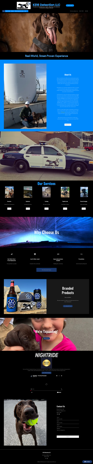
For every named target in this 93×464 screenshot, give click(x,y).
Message (58, 428)
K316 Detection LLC (47, 452)
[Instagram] (87, 11)
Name (58, 417)
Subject (58, 424)
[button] (12, 11)
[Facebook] (85, 11)
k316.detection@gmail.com (61, 410)
